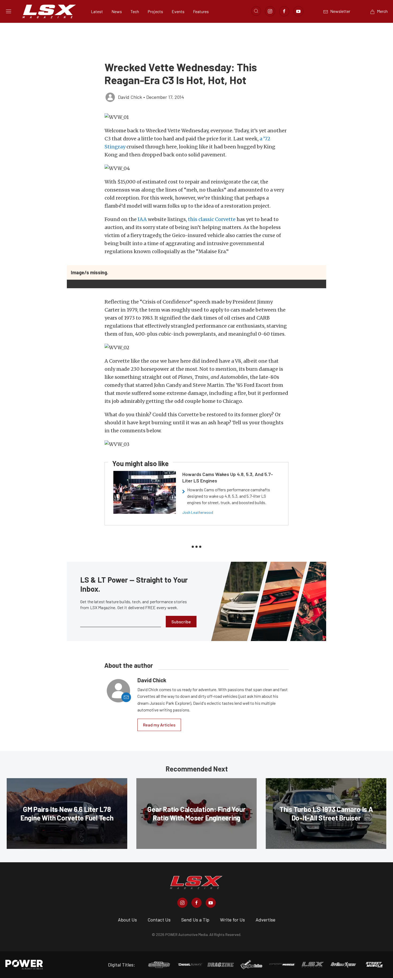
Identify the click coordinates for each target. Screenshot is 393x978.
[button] (196, 117)
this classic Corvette (212, 219)
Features (201, 11)
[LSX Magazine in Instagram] (182, 903)
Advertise (265, 920)
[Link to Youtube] (298, 11)
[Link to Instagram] (270, 11)
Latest (97, 11)
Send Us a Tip (195, 920)
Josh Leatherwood (197, 512)
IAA (142, 219)
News (116, 11)
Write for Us (232, 920)
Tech (134, 11)
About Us (127, 920)
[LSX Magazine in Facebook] (196, 903)
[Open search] (256, 11)
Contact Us (159, 920)
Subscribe (181, 621)
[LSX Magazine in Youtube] (211, 903)
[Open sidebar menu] (8, 11)
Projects (155, 11)
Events (178, 11)
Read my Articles (159, 724)
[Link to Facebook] (284, 11)
